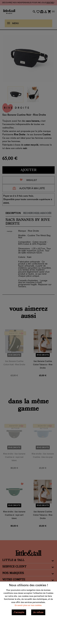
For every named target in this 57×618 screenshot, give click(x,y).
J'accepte (18, 612)
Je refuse (38, 612)
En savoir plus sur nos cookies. (28, 605)
